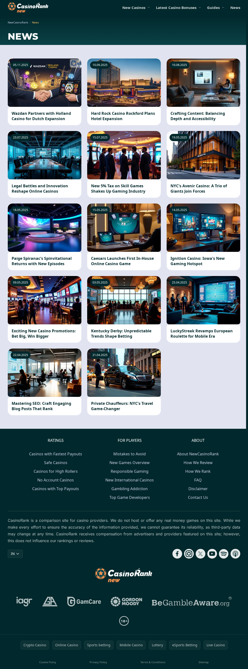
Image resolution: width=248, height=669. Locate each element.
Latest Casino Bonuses (176, 7)
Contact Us (198, 497)
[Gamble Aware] (192, 601)
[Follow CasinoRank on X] (200, 554)
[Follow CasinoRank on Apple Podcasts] (235, 554)
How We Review (198, 462)
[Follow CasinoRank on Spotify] (224, 554)
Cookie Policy (47, 662)
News (235, 7)
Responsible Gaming (129, 471)
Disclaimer (198, 488)
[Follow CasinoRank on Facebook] (177, 554)
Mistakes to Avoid (129, 454)
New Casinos (133, 7)
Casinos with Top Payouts (55, 488)
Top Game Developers (129, 497)
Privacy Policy (98, 662)
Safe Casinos (55, 462)
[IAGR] (24, 601)
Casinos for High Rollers (56, 471)
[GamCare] (84, 601)
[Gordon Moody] (126, 601)
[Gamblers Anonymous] (50, 601)
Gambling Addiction (129, 488)
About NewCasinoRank (198, 454)
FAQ (198, 480)
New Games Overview (129, 462)
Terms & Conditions (152, 662)
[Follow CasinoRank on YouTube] (212, 554)
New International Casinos (129, 480)
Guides (213, 7)
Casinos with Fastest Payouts (55, 454)
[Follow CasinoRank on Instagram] (189, 554)
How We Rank (198, 471)
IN (13, 553)
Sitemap (204, 662)
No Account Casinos (55, 480)
